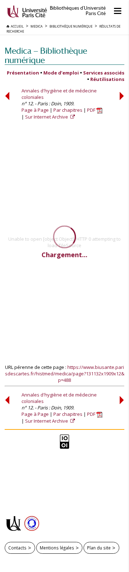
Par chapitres (67, 110)
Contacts (17, 548)
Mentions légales (57, 548)
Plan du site (99, 548)
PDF (91, 110)
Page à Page (35, 110)
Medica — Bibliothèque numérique (46, 55)
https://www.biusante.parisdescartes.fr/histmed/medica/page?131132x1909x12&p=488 (64, 373)
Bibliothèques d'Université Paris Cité (78, 10)
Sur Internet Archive (47, 117)
